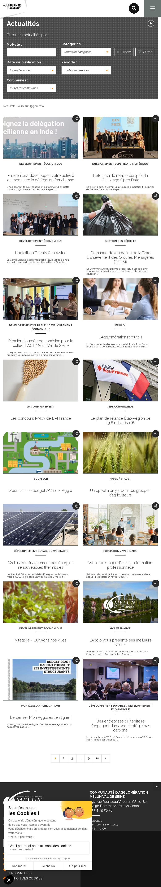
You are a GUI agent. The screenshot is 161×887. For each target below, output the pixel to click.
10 (97, 758)
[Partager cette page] (76, 118)
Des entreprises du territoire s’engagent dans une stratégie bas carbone (120, 725)
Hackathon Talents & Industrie (40, 253)
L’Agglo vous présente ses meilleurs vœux (120, 642)
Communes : (17, 80)
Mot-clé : (14, 44)
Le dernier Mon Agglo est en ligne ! (40, 717)
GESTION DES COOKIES (25, 878)
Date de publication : (25, 62)
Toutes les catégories (77, 52)
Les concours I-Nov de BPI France (40, 418)
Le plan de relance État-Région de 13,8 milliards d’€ (120, 420)
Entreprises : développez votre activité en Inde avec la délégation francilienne (40, 177)
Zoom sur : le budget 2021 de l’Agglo (40, 490)
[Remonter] (157, 786)
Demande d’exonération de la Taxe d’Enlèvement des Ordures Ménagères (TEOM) (120, 257)
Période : (69, 62)
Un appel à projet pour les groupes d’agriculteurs (120, 492)
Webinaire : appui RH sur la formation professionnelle (120, 564)
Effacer (125, 52)
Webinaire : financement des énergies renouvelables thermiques (40, 564)
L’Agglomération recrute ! (120, 337)
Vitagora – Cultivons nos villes (40, 640)
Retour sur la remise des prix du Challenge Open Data (120, 177)
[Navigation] (152, 8)
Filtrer (147, 52)
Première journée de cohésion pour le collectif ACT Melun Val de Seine (40, 343)
